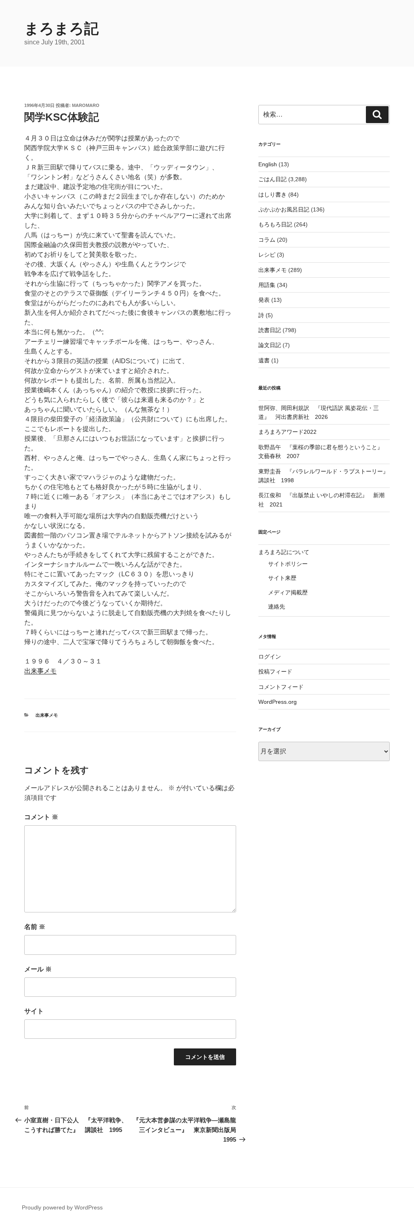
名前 (34, 926)
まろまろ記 (61, 28)
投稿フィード (275, 671)
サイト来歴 (282, 578)
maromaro (85, 105)
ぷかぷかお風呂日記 (283, 209)
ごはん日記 (272, 179)
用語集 (266, 285)
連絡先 (276, 606)
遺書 (264, 360)
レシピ (266, 254)
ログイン (269, 656)
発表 (264, 300)
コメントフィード (281, 687)
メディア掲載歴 (288, 592)
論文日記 (269, 345)
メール (38, 969)
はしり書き (272, 194)
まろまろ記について (283, 552)
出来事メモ (40, 670)
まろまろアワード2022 (287, 432)
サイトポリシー (288, 564)
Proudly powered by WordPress (62, 1207)
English (267, 164)
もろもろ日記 (275, 224)
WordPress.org (277, 702)
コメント (41, 817)
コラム (266, 239)
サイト (34, 1011)
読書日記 (269, 330)
